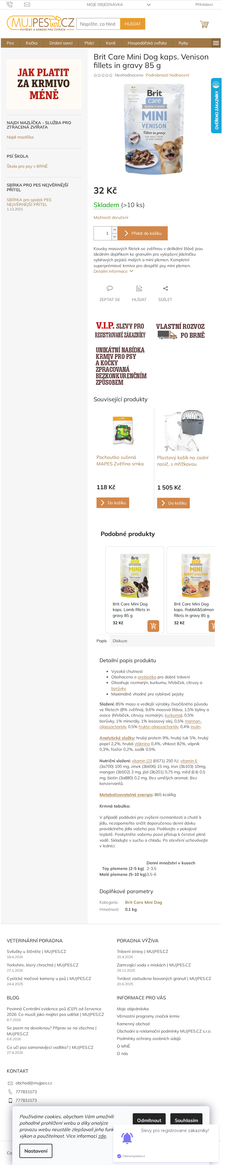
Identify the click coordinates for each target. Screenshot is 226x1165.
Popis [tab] (102, 640)
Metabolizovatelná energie (125, 794)
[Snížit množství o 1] (114, 236)
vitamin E (188, 760)
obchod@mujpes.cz (34, 1083)
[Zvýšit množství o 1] (114, 230)
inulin (195, 726)
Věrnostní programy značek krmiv (148, 1016)
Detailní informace (111, 271)
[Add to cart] (153, 626)
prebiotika (147, 677)
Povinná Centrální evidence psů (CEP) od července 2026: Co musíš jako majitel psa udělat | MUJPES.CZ (55, 1011)
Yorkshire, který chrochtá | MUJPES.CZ (42, 965)
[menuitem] (10, 43)
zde (102, 1136)
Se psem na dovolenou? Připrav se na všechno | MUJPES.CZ (52, 1030)
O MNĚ (123, 1046)
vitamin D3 (142, 760)
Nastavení (35, 1151)
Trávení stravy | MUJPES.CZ (142, 951)
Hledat (133, 23)
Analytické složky (116, 737)
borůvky (118, 688)
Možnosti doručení (111, 217)
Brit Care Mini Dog (143, 902)
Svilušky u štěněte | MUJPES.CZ (36, 951)
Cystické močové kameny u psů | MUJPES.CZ (49, 978)
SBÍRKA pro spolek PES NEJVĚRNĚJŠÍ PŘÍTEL (29, 202)
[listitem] (134, 589)
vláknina (142, 743)
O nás (122, 1053)
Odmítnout (149, 1120)
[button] (99, 590)
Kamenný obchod (133, 1023)
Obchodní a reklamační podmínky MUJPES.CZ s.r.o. (164, 1031)
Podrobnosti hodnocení (167, 75)
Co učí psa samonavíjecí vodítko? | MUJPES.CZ (50, 1047)
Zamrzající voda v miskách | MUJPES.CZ (154, 965)
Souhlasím (186, 1120)
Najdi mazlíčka (20, 137)
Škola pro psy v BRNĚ (27, 166)
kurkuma (173, 715)
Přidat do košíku (147, 233)
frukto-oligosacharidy (158, 726)
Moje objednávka (105, 4)
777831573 (26, 1091)
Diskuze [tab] (120, 640)
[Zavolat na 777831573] (15, 4)
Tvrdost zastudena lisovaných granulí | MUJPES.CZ (164, 978)
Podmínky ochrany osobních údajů (149, 1038)
